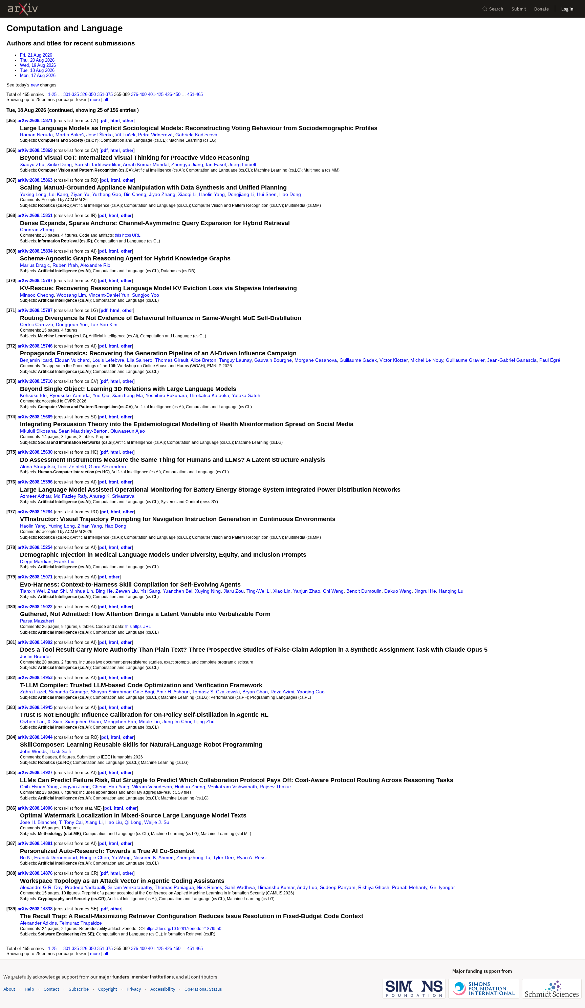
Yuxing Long (33, 194)
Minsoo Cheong (37, 295)
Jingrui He (425, 591)
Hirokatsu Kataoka (209, 395)
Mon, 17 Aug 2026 (38, 75)
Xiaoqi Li (187, 194)
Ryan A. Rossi (251, 857)
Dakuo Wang (398, 591)
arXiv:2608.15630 (36, 452)
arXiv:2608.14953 (36, 677)
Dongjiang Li (241, 194)
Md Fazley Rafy (70, 496)
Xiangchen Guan (83, 721)
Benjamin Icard (36, 360)
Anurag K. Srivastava (111, 496)
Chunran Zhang (37, 229)
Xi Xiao (54, 721)
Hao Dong (290, 194)
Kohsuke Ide (33, 395)
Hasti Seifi (60, 751)
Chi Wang (333, 591)
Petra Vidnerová (155, 134)
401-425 (156, 94)
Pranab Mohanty (409, 887)
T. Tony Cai (71, 822)
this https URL (127, 235)
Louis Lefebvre (108, 360)
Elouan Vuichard (72, 360)
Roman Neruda (36, 134)
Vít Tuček (125, 134)
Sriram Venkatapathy (130, 887)
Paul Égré (549, 360)
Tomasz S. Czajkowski (216, 691)
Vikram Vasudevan (152, 786)
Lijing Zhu (204, 721)
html (115, 120)
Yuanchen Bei (177, 591)
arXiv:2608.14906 (36, 808)
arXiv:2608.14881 (36, 843)
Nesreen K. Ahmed (153, 857)
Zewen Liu (126, 591)
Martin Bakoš (70, 134)
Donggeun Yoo (72, 324)
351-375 (105, 94)
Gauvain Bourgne (273, 360)
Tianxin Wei (32, 591)
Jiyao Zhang (162, 194)
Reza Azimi (282, 691)
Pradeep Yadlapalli (85, 887)
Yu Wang (121, 857)
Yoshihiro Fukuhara (166, 395)
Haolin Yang (212, 194)
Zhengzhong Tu (193, 857)
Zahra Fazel (33, 691)
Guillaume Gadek (358, 360)
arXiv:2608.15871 (36, 120)
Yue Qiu (100, 395)
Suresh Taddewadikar (97, 164)
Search (496, 9)
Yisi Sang (150, 591)
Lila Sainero (139, 360)
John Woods (33, 751)
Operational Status (203, 989)
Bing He (104, 591)
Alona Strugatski (37, 466)
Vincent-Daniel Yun (109, 295)
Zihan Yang (90, 526)
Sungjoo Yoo (145, 295)
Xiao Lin (281, 591)
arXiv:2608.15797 (36, 280)
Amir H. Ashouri (173, 691)
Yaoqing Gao (311, 691)
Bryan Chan (255, 691)
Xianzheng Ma (127, 395)
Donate (541, 9)
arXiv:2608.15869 (36, 150)
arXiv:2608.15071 (36, 576)
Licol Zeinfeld (72, 466)
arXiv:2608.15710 (36, 381)
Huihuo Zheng (190, 786)
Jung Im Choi (176, 721)
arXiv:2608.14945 (36, 707)
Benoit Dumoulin (364, 591)
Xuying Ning (208, 591)
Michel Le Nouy (426, 360)
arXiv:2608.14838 (36, 908)
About (9, 989)
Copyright (107, 989)
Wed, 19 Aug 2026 (38, 65)
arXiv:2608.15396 (36, 482)
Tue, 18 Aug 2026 (37, 70)
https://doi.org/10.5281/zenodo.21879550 (183, 928)
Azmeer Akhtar (35, 496)
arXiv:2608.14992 (36, 642)
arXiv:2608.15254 (36, 547)
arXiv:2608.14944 (36, 737)
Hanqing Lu (451, 591)
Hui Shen (267, 194)
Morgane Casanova (316, 360)
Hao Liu (113, 822)
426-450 (172, 94)
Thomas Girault (171, 360)
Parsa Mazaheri (37, 621)
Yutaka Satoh (246, 395)
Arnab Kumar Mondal (146, 164)
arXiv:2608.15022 (36, 606)
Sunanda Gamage (68, 691)
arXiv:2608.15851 (36, 215)
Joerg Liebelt (242, 164)
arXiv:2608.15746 (36, 346)
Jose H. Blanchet (38, 822)
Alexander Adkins (38, 923)
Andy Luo (307, 887)
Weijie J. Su (156, 822)
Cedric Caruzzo (36, 324)
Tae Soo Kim (103, 324)
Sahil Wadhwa (240, 887)
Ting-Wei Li (258, 591)
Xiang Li (94, 822)
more (95, 99)
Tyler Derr (223, 857)
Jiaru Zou (233, 591)
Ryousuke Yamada (69, 395)
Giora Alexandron (107, 466)
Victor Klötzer (394, 360)
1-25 (52, 94)
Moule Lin (149, 721)
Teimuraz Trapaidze (81, 923)
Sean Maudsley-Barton (83, 431)
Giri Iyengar (442, 887)
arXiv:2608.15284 (36, 511)
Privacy (134, 989)
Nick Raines (209, 887)
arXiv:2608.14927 (36, 772)
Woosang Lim (71, 295)
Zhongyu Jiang (187, 164)
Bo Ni (25, 857)
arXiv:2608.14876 (36, 873)
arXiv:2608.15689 (36, 416)
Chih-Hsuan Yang (39, 786)
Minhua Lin (81, 591)
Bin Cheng (135, 194)
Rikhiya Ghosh (373, 887)
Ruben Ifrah (65, 265)
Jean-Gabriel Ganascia (512, 360)
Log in (567, 9)
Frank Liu (64, 561)
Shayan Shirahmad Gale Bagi (122, 691)
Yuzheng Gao (106, 194)
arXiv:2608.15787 (36, 310)
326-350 (88, 94)
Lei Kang (58, 194)
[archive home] (23, 9)
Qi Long (133, 822)
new (35, 84)
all (106, 99)
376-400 (139, 94)
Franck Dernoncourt (55, 857)
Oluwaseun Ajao (127, 431)
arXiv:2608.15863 (36, 180)
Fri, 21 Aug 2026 (36, 55)
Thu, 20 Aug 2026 (37, 60)
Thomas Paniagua (174, 887)
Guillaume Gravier (465, 360)
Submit (519, 9)
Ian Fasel (216, 164)
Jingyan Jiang (75, 786)
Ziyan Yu (80, 194)
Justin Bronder (35, 656)
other (128, 120)
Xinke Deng (59, 164)
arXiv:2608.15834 (36, 251)
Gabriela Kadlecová (196, 134)
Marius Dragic (35, 265)
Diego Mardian (35, 561)
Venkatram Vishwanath (232, 786)
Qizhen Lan (32, 721)
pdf (104, 120)
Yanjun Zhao (306, 591)
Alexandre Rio (95, 265)
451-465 (195, 94)
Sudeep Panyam (337, 887)
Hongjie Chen (94, 857)
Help (29, 989)
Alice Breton (203, 360)
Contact (51, 989)
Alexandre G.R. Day (41, 887)
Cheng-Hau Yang (110, 786)
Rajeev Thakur (275, 786)
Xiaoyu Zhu (32, 164)
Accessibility (162, 989)
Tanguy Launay (235, 360)
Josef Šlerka (99, 134)
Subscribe (79, 989)
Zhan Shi (57, 591)
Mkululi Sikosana (38, 431)
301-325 (71, 94)
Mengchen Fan (120, 721)
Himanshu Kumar (276, 887)
